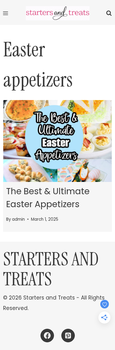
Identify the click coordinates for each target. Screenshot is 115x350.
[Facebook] (47, 335)
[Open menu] (5, 13)
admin (18, 219)
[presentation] (57, 141)
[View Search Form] (109, 13)
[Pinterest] (68, 335)
